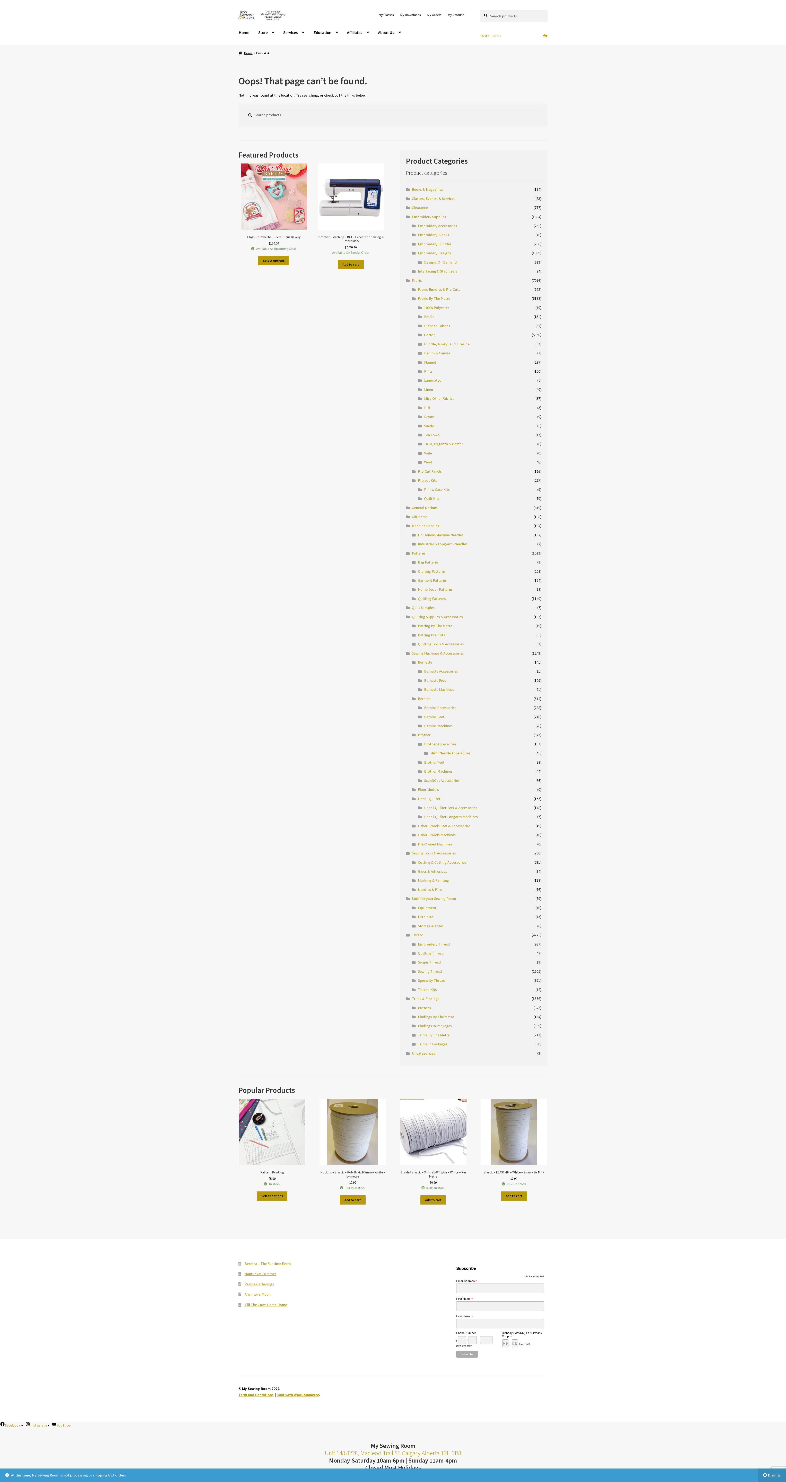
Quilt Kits (431, 498)
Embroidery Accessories (437, 225)
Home (244, 32)
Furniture (425, 916)
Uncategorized (424, 1053)
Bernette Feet (435, 680)
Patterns (419, 553)
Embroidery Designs (434, 253)
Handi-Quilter (429, 798)
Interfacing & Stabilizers (437, 271)
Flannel (430, 362)
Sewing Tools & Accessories (434, 853)
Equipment (427, 907)
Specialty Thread (431, 980)
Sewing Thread (430, 971)
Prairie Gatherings (259, 1284)
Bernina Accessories (440, 707)
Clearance (420, 207)
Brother (424, 735)
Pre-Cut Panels (430, 471)
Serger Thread (429, 962)
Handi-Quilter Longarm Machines (451, 816)
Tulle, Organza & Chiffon (444, 444)
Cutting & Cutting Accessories (442, 862)
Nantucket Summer (260, 1273)
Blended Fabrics (437, 325)
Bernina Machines (438, 726)
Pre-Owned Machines (435, 844)
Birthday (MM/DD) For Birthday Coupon (522, 1334)
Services (290, 32)
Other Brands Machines (437, 835)
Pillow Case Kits (437, 489)
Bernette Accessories (441, 671)
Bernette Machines (439, 689)
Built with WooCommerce (298, 1394)
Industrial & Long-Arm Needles (443, 544)
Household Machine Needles (440, 535)
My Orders (434, 15)
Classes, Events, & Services (433, 198)
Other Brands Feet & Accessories (444, 826)
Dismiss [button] (774, 1475)
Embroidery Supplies (429, 216)
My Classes (386, 15)
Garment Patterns (432, 580)
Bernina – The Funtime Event (268, 1263)
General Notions (425, 507)
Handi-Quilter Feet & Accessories (450, 807)
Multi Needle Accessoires (450, 753)
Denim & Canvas (437, 353)
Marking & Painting (433, 880)
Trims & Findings (425, 998)
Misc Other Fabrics (439, 398)
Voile (428, 453)
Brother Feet (434, 762)
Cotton (429, 334)
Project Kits (427, 480)
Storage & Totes (431, 926)
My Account (456, 15)
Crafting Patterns (431, 571)
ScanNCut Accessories (442, 780)
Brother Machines (438, 771)
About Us (386, 32)
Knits (428, 371)
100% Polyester (436, 307)
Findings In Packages (435, 1025)
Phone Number (466, 1332)
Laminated (433, 380)
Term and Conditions (255, 1394)
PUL (427, 407)
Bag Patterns (428, 562)
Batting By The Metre (435, 625)
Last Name (464, 1316)
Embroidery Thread (434, 944)
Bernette (425, 662)
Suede (429, 426)
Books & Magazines (427, 189)
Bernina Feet (434, 717)
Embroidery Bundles (434, 244)
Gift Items (419, 516)
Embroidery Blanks (433, 234)
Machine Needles (425, 525)
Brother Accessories (440, 744)
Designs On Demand (440, 262)
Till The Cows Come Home (266, 1304)
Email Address (466, 1281)
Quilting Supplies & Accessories (437, 616)
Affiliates (354, 32)
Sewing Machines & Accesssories (438, 653)
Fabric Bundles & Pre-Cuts (439, 289)
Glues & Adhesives (432, 871)
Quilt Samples (423, 607)
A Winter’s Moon (258, 1294)
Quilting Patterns (432, 598)
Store (263, 32)
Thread (417, 935)
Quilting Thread (431, 953)
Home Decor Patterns (435, 589)
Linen (428, 389)
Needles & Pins (430, 889)
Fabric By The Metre (434, 298)
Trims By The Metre (433, 1035)
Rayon (429, 416)
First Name (464, 1299)
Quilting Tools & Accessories (441, 644)
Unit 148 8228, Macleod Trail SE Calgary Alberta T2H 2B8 (393, 1453)
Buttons (424, 1007)
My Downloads (410, 15)
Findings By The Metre (436, 1016)
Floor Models (428, 789)
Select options (274, 260)
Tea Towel (432, 435)
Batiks (429, 316)
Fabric (417, 280)
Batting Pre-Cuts (431, 635)
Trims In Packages (432, 1044)
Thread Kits (427, 989)
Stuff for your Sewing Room (434, 898)
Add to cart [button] (351, 264)
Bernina (424, 698)
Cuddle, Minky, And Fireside (447, 344)
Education (322, 32)
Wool (428, 462)
